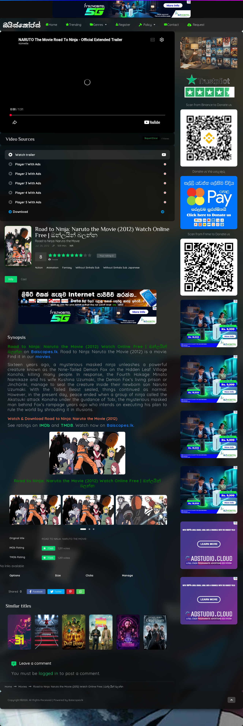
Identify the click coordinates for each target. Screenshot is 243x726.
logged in (48, 673)
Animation (52, 267)
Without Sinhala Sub (87, 267)
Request (198, 25)
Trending (75, 25)
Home (53, 25)
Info (11, 279)
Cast (24, 279)
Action (39, 267)
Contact (173, 25)
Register (124, 25)
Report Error (151, 138)
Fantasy (67, 267)
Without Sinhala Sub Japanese (121, 267)
